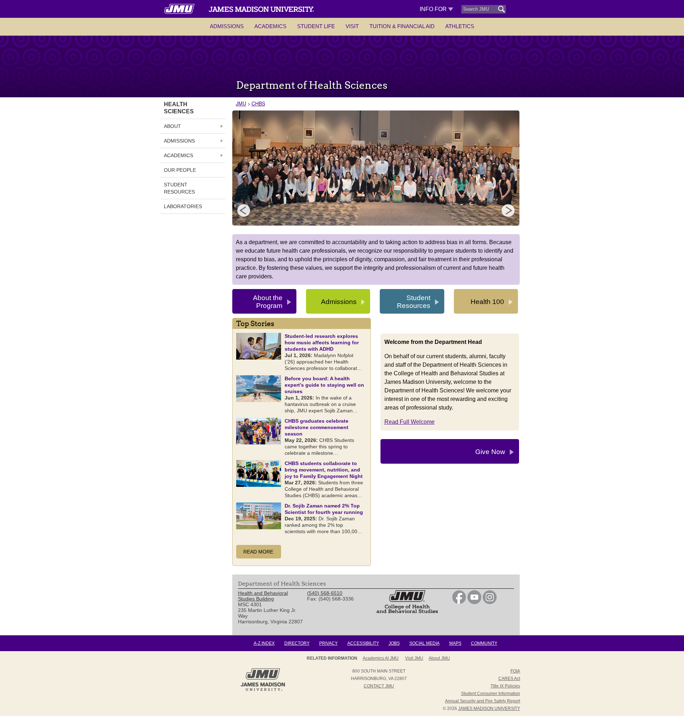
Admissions (227, 26)
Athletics (459, 26)
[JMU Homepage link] (263, 689)
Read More (258, 552)
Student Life (316, 26)
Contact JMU (379, 686)
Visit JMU (414, 658)
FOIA (515, 671)
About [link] (172, 126)
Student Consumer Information (490, 693)
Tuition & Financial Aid (402, 26)
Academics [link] (178, 155)
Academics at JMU (381, 658)
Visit (352, 26)
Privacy (328, 643)
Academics (270, 26)
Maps (455, 643)
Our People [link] (180, 170)
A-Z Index (264, 643)
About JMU (439, 658)
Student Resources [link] (179, 188)
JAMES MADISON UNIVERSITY (489, 708)
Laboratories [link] (183, 206)
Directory (297, 643)
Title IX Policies (505, 686)
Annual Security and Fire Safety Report (482, 701)
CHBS (258, 103)
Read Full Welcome (409, 422)
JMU (241, 103)
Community (484, 643)
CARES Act (509, 678)
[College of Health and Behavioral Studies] (407, 611)
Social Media (424, 643)
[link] (459, 602)
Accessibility (363, 643)
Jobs (394, 643)
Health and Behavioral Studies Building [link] (263, 596)
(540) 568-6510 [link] (324, 593)
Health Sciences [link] (179, 107)
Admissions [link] (179, 141)
